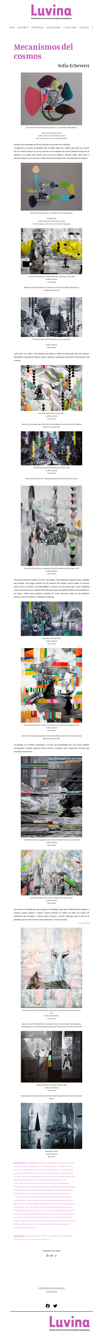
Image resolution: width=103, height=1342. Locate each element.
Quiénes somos (53, 27)
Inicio (12, 27)
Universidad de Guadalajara (51, 1288)
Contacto (84, 27)
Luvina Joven (70, 27)
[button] (92, 27)
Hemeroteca (37, 27)
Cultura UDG (51, 1291)
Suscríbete (23, 27)
